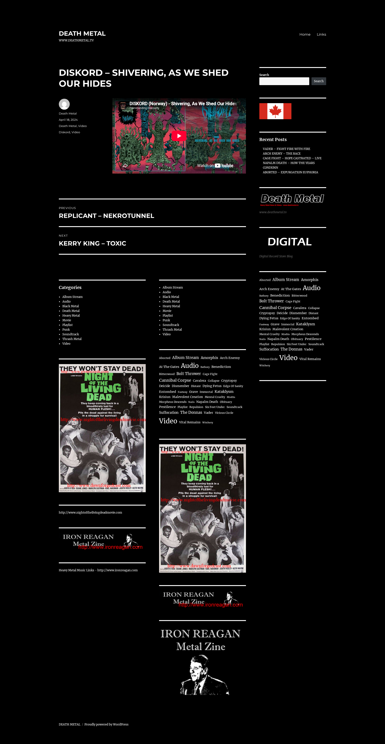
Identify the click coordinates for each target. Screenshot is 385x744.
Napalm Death (207, 402)
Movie (66, 320)
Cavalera (199, 381)
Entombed (167, 392)
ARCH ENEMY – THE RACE (282, 154)
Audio (66, 301)
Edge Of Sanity (233, 386)
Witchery (207, 422)
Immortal (206, 392)
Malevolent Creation (187, 397)
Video (82, 126)
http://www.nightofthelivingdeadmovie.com (90, 512)
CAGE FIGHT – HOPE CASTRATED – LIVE (292, 158)
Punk (66, 330)
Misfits (231, 397)
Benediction (221, 367)
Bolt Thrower (188, 373)
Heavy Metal (71, 316)
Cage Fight (210, 374)
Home (305, 34)
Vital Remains (190, 422)
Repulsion (196, 407)
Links (321, 34)
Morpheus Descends (172, 402)
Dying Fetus (212, 386)
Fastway (182, 392)
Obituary (226, 402)
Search (264, 75)
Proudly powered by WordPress (106, 724)
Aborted (164, 358)
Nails (191, 402)
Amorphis (209, 357)
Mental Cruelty (215, 397)
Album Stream (72, 297)
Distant (196, 386)
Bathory (205, 367)
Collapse (213, 380)
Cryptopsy (229, 381)
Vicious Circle (224, 412)
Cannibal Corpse (175, 380)
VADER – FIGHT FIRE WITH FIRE (286, 149)
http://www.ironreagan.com (117, 570)
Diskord (64, 132)
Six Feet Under (215, 407)
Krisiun (164, 397)
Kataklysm (224, 391)
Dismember (180, 386)
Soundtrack (70, 334)
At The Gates (169, 367)
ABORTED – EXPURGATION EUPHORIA (290, 172)
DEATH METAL (82, 33)
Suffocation (168, 412)
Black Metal (70, 306)
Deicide (164, 386)
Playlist (67, 325)
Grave (193, 392)
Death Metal (68, 113)
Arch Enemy (230, 358)
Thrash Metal (72, 339)
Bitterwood (167, 374)
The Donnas (191, 412)
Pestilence (167, 407)
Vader (208, 413)
